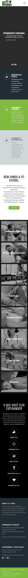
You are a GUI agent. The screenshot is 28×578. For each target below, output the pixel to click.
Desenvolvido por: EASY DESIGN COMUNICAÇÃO (12, 573)
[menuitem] (24, 3)
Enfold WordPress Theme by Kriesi (10, 575)
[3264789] (11, 3)
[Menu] (24, 3)
